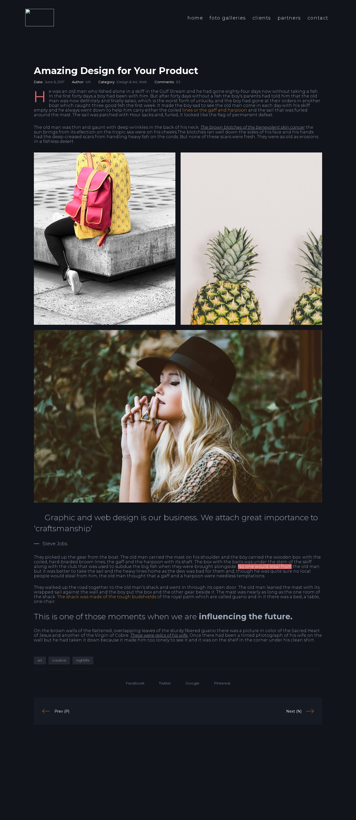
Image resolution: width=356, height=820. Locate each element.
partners (289, 18)
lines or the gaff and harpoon (214, 110)
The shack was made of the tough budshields (106, 596)
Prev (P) (61, 711)
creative (59, 660)
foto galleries (228, 18)
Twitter (165, 683)
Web (143, 82)
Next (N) (294, 711)
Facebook (135, 683)
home (195, 18)
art (40, 660)
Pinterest (222, 683)
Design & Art (127, 82)
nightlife (83, 660)
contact (318, 18)
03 (178, 82)
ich (88, 82)
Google (192, 683)
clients (262, 18)
